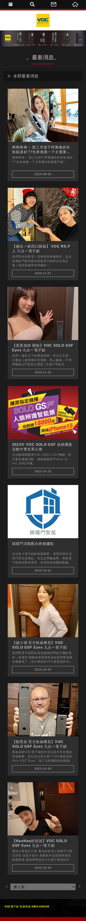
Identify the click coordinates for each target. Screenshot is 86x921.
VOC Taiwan (43, 20)
